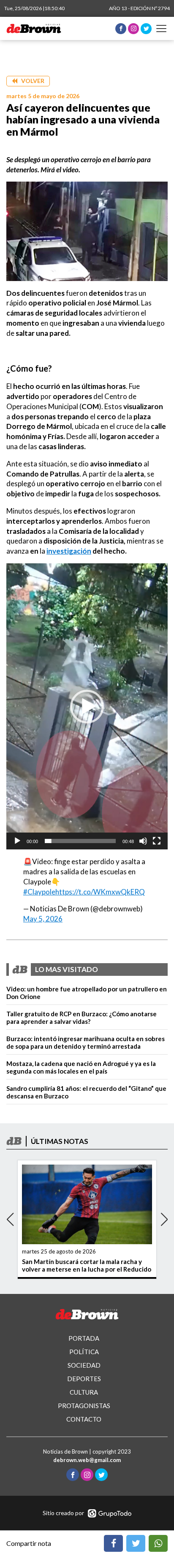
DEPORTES (84, 1378)
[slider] (80, 841)
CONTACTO (83, 1419)
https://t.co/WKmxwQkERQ (100, 891)
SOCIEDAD (84, 1365)
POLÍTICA (84, 1351)
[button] (28, 81)
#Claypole (39, 891)
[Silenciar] (143, 841)
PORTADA (83, 1338)
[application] (87, 706)
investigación (68, 550)
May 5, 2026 (43, 918)
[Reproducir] (17, 841)
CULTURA (84, 1392)
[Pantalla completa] (156, 841)
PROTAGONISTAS (84, 1405)
